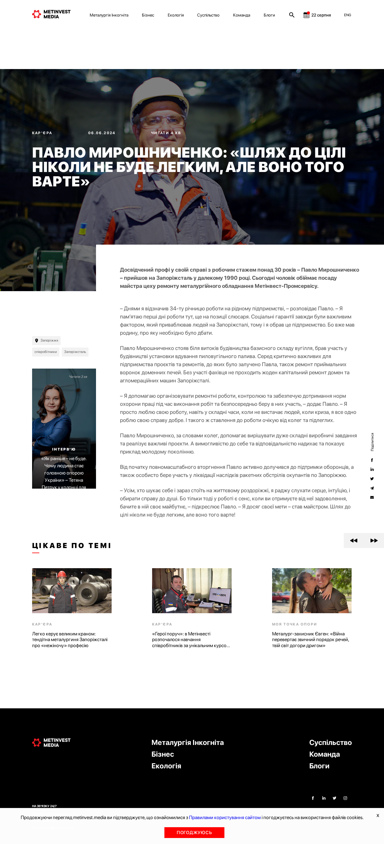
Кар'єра (43, 133)
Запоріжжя (49, 340)
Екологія (176, 15)
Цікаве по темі (72, 545)
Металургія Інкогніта (109, 15)
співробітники (45, 352)
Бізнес (148, 15)
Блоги (269, 15)
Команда (241, 15)
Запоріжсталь (75, 352)
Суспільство (208, 15)
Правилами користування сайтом (225, 817)
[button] (354, 540)
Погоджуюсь (194, 832)
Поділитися (372, 442)
